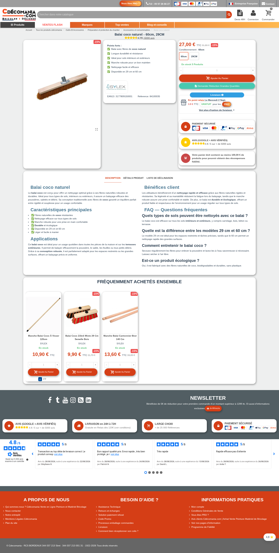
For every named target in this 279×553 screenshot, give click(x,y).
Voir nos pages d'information (205, 523)
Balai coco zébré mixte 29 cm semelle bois (81, 337)
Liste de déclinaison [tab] (160, 178)
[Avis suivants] (274, 454)
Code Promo (104, 519)
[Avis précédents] (32, 454)
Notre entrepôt (12, 515)
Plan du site (11, 523)
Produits (19, 24)
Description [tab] (112, 178)
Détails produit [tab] (133, 178)
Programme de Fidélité (203, 527)
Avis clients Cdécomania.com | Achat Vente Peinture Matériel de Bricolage (229, 519)
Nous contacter (13, 511)
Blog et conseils (157, 24)
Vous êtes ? (130, 3)
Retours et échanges (109, 511)
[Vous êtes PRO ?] (189, 515)
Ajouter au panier (46, 372)
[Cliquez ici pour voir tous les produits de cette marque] (116, 87)
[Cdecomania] (19, 14)
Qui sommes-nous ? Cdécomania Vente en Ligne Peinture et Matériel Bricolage (45, 506)
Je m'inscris (215, 408)
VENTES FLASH (52, 24)
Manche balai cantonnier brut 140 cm (120, 337)
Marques (87, 24)
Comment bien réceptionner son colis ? (118, 531)
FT (44, 379)
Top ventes (122, 24)
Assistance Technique (109, 506)
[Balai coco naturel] (96, 129)
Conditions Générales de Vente (207, 511)
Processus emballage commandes (116, 523)
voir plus (58, 454)
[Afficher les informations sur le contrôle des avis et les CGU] (27, 459)
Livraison (215, 95)
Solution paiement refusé (111, 515)
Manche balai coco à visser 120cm (43, 337)
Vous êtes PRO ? (200, 515)
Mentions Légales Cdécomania (21, 519)
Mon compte (197, 506)
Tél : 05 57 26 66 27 (159, 4)
